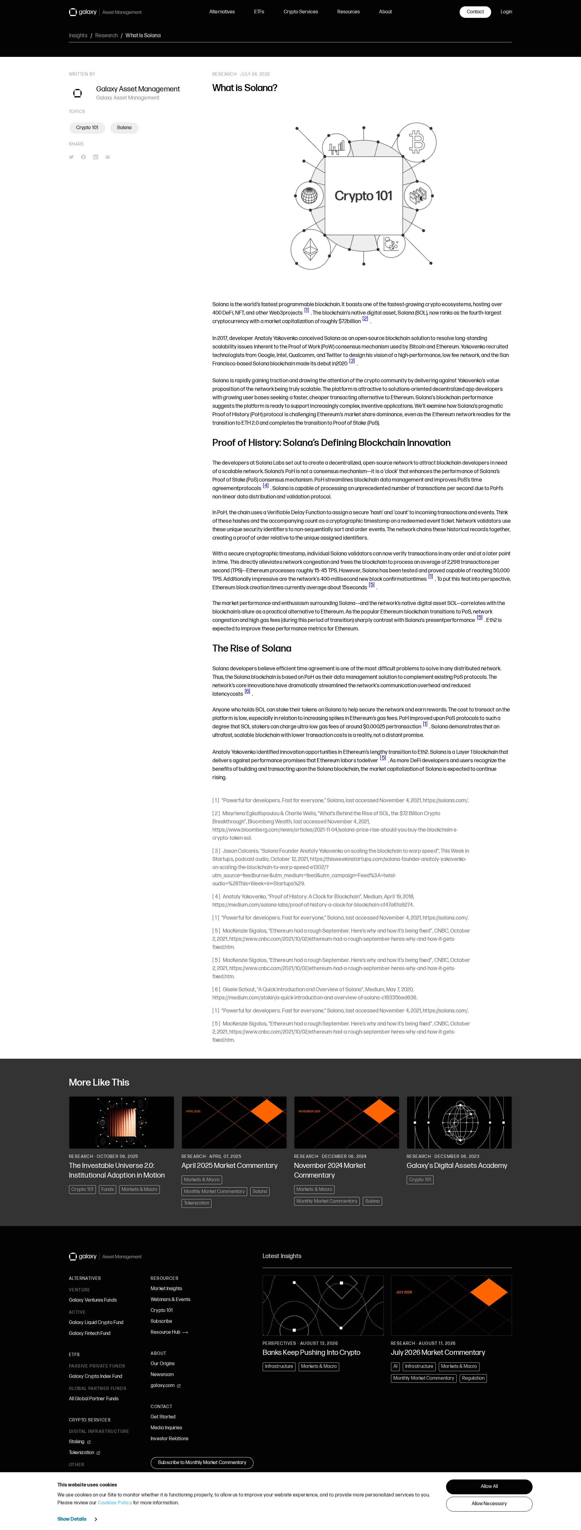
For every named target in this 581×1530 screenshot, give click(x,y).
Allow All (489, 1486)
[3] (352, 361)
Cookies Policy (115, 1503)
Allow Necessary (489, 1504)
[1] (306, 310)
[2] (365, 318)
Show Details (72, 1519)
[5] (372, 585)
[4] (265, 485)
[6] (247, 691)
